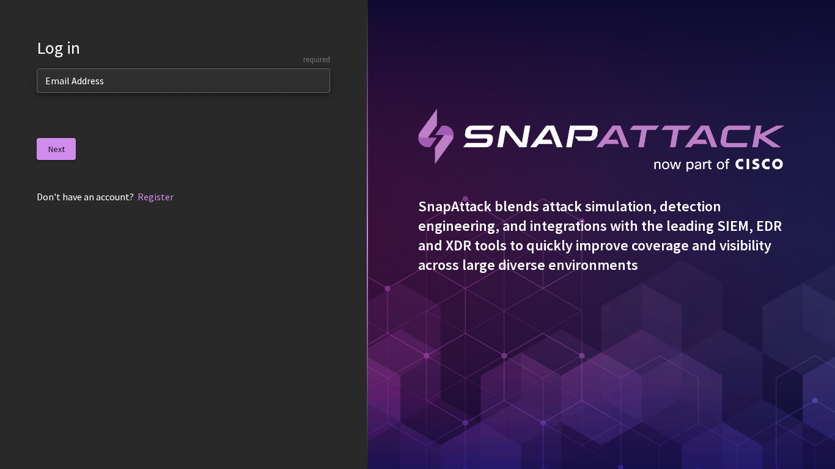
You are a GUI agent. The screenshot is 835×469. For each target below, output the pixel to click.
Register (156, 197)
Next (56, 149)
